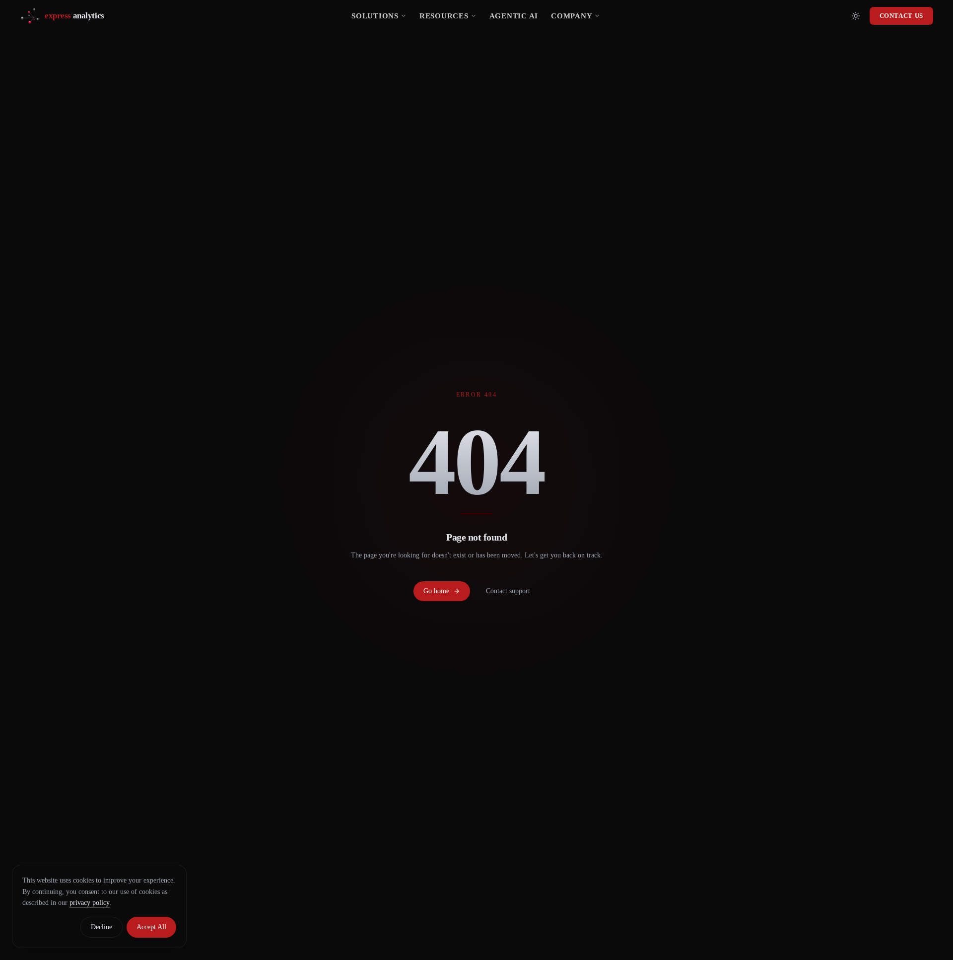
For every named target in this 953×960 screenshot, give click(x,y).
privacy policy (89, 902)
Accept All (151, 927)
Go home (436, 591)
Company (571, 16)
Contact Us (902, 15)
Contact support (508, 591)
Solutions (375, 16)
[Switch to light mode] (856, 16)
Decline (101, 927)
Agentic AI (514, 16)
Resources (444, 16)
